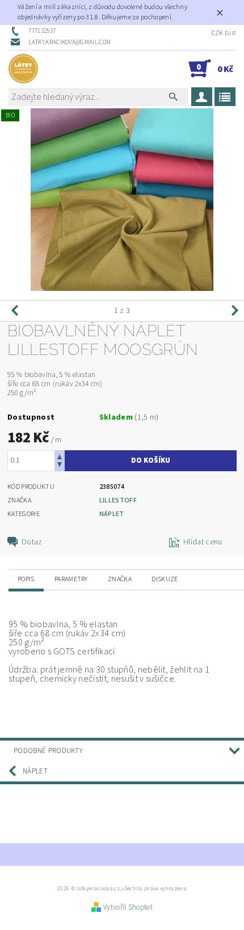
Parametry (71, 579)
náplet (111, 514)
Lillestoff (118, 500)
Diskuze (165, 579)
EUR (230, 33)
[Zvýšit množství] (59, 455)
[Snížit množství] (59, 465)
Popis (26, 579)
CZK (217, 33)
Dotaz (32, 542)
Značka (120, 579)
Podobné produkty (48, 751)
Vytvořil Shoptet (128, 907)
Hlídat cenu (202, 542)
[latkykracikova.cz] (23, 68)
